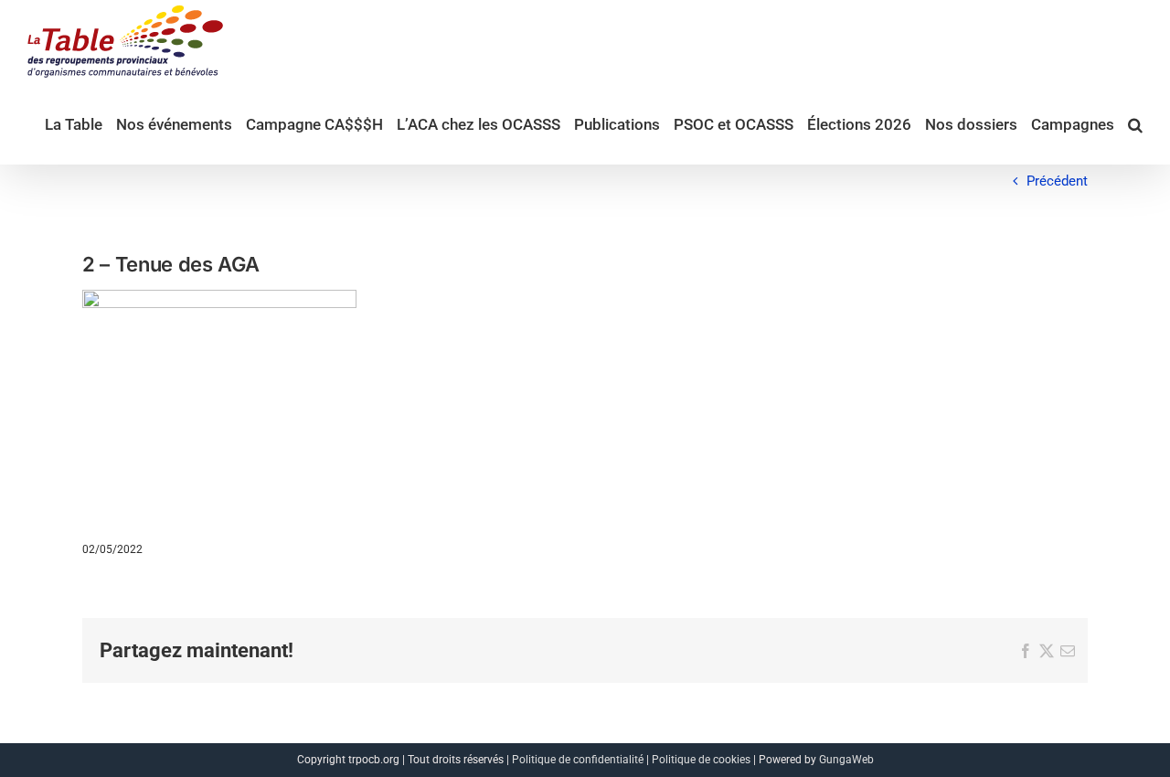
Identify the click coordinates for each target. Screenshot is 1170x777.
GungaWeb (846, 759)
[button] (1135, 123)
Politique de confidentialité (578, 759)
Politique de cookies (701, 759)
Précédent (1057, 181)
